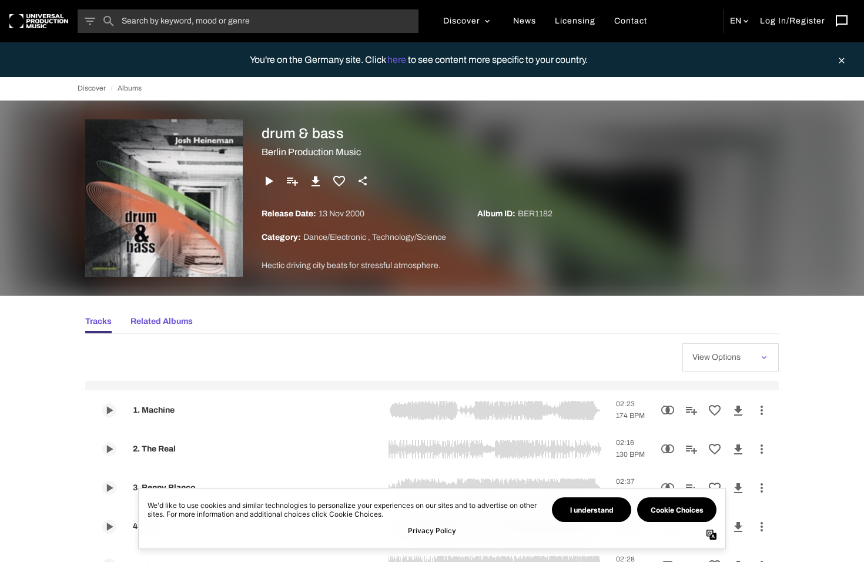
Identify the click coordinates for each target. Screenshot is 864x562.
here (397, 60)
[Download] (316, 181)
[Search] (109, 21)
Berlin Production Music (311, 152)
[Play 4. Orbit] (109, 527)
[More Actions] (762, 410)
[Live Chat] (842, 21)
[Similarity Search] (668, 410)
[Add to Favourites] (339, 181)
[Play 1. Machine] (109, 410)
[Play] (269, 181)
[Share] (363, 181)
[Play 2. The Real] (109, 449)
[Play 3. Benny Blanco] (109, 488)
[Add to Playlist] (292, 181)
